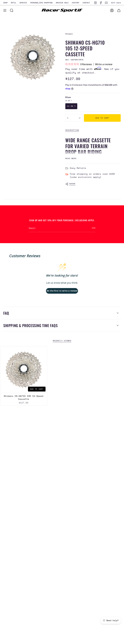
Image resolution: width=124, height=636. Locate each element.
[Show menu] (5, 10)
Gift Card (116, 2)
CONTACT (86, 2)
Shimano (69, 33)
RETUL (13, 2)
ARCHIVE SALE (62, 2)
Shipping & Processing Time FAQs (30, 325)
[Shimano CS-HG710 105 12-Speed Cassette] (23, 369)
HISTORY (75, 2)
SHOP (5, 2)
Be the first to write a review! (62, 290)
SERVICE (23, 2)
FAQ (6, 313)
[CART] (118, 10)
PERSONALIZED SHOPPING (41, 2)
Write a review (103, 64)
